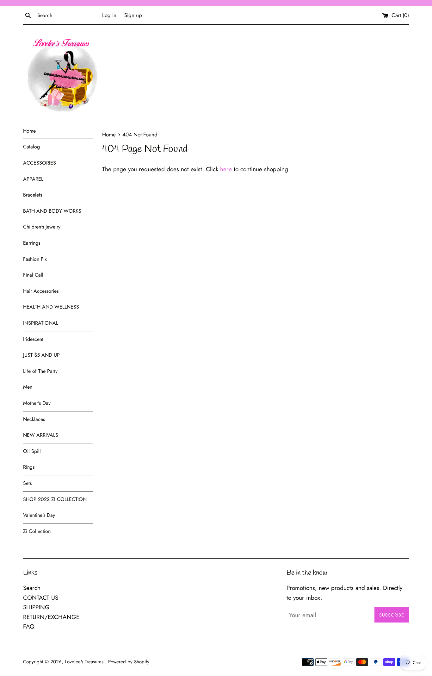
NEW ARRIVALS (40, 435)
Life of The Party (40, 371)
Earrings (31, 243)
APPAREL (33, 179)
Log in (109, 15)
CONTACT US (40, 597)
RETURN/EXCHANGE (51, 617)
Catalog (31, 146)
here (226, 169)
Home (29, 131)
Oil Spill (32, 451)
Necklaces (34, 419)
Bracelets (32, 194)
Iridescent (33, 339)
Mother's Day (37, 403)
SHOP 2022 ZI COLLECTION (55, 499)
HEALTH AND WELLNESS (51, 306)
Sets (27, 483)
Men (27, 387)
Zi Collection (37, 531)
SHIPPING (36, 607)
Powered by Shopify (128, 661)
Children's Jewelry (41, 226)
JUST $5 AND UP (41, 355)
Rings (28, 467)
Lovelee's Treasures (85, 661)
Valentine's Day (39, 515)
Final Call (33, 275)
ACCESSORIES (39, 162)
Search (31, 588)
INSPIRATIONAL (40, 323)
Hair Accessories (41, 291)
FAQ (28, 626)
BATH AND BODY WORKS (52, 211)
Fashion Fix (35, 259)
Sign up (133, 15)
